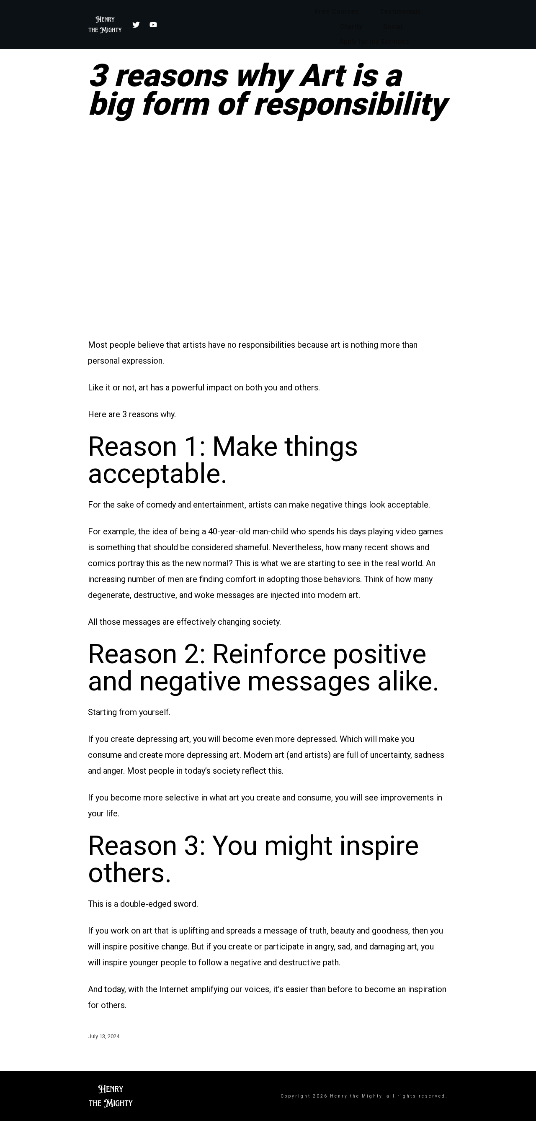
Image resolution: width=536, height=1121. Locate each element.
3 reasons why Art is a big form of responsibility (267, 89)
